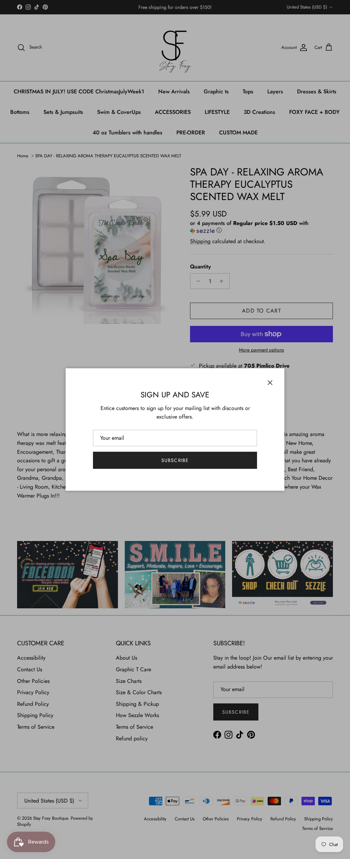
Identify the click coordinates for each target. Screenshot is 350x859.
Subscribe (175, 460)
